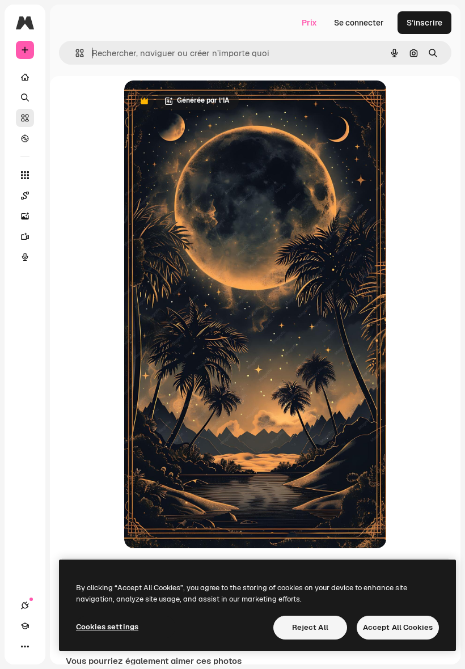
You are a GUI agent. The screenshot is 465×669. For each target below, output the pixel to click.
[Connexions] (25, 605)
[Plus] (25, 646)
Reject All (310, 627)
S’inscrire (424, 23)
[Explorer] (25, 138)
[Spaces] (25, 196)
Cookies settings (107, 627)
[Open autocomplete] (75, 53)
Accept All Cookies (398, 627)
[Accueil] (25, 77)
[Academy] (25, 626)
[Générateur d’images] (25, 216)
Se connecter (359, 23)
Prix (309, 23)
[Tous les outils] (25, 175)
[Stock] (25, 118)
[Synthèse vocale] (25, 257)
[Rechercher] (25, 97)
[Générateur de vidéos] (25, 236)
